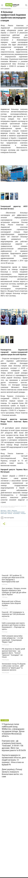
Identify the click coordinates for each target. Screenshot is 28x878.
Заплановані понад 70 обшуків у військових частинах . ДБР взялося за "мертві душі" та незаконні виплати (13, 667)
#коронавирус (16, 513)
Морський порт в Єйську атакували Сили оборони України (11, 603)
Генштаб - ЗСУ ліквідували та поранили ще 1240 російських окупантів (13, 614)
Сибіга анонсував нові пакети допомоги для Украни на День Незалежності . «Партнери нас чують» (13, 626)
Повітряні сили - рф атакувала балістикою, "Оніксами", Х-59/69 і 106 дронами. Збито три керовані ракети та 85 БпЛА (14, 746)
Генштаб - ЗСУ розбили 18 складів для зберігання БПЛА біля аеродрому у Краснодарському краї (13, 578)
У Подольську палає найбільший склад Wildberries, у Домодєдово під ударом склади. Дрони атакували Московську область (13, 730)
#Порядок (23, 513)
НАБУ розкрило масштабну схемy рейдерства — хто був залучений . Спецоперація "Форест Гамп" (12, 639)
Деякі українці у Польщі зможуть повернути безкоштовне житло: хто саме (12, 773)
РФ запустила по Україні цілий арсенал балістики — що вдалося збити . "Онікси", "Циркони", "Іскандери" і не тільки (13, 653)
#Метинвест (4, 510)
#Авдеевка (14, 510)
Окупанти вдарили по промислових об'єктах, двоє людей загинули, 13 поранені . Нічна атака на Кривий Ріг (14, 760)
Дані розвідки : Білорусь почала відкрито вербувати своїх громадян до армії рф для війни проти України (14, 591)
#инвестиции (4, 513)
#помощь (10, 513)
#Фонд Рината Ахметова (7, 512)
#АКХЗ (9, 510)
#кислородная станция (18, 512)
